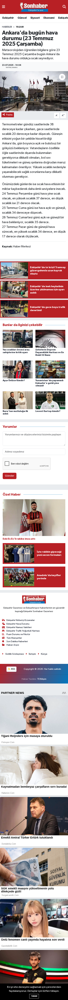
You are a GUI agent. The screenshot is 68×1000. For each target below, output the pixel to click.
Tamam (34, 996)
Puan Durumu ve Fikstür (18, 634)
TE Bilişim (41, 679)
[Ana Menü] (3, 7)
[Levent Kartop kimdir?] (50, 400)
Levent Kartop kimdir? (47, 411)
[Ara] (64, 7)
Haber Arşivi (12, 645)
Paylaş (9, 114)
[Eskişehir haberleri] (34, 7)
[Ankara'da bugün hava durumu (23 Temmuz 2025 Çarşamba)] (34, 91)
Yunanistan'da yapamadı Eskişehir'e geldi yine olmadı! (49, 383)
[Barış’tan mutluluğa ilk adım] (18, 400)
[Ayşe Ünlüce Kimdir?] (18, 369)
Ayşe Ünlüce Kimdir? (14, 380)
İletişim (32, 654)
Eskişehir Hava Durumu (17, 624)
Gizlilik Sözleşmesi (14, 654)
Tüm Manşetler (14, 638)
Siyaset (35, 17)
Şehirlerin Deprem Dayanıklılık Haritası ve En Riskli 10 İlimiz (49, 352)
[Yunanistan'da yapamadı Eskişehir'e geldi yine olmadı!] (50, 369)
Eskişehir (8, 17)
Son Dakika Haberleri (17, 641)
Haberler (7, 27)
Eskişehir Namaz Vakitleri (19, 627)
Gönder (9, 475)
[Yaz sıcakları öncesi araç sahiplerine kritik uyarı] (18, 338)
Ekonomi (48, 17)
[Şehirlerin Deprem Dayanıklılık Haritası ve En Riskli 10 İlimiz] (50, 338)
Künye (44, 654)
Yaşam (20, 27)
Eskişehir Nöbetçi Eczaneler (20, 620)
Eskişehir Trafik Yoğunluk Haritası (23, 631)
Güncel (22, 17)
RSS (13, 669)
